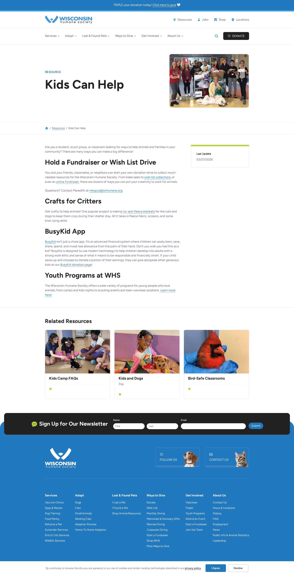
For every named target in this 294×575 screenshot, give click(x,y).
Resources (58, 128)
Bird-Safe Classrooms (206, 378)
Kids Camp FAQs (63, 378)
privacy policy (193, 568)
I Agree (215, 568)
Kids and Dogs (131, 378)
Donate (238, 36)
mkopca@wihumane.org (105, 190)
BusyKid (50, 242)
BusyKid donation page (76, 265)
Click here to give (164, 5)
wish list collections (157, 177)
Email (183, 420)
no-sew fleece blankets (139, 211)
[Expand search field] (216, 36)
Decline (238, 568)
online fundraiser (67, 182)
